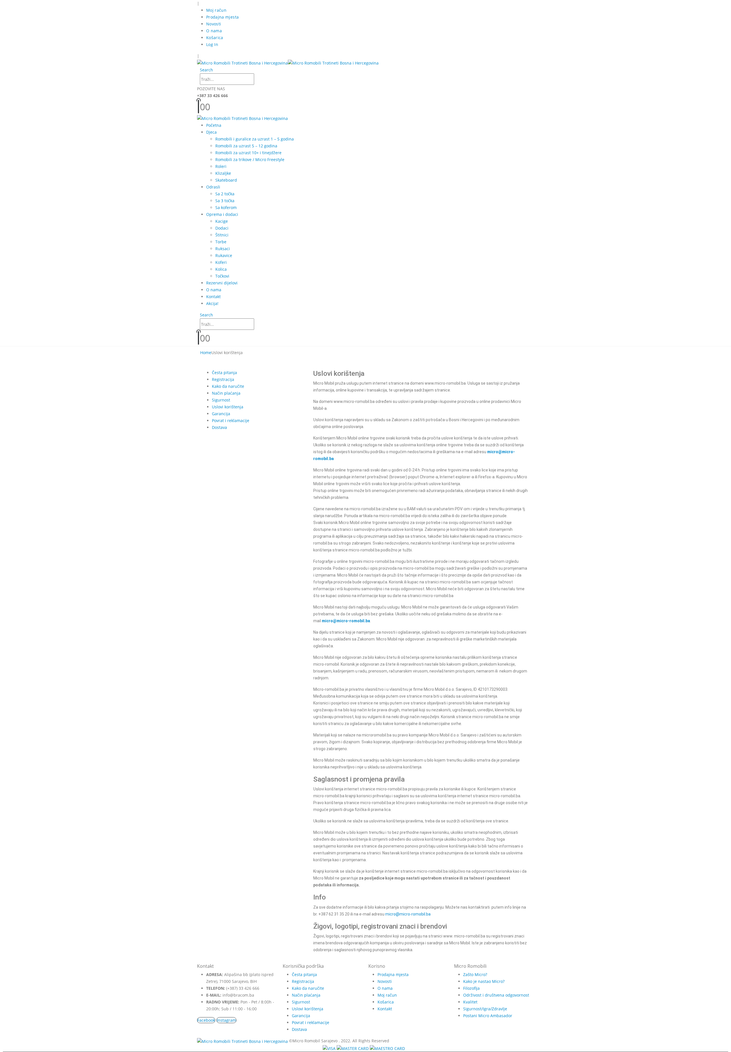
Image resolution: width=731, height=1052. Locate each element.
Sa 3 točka (224, 200)
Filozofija (471, 988)
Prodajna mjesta (222, 17)
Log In (212, 44)
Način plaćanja (226, 393)
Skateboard (226, 180)
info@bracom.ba (238, 995)
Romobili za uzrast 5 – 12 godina (246, 145)
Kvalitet (470, 1002)
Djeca (211, 132)
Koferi (221, 262)
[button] (206, 70)
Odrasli (213, 187)
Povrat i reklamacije (230, 420)
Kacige (221, 221)
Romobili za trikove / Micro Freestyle (249, 159)
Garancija (221, 413)
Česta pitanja (224, 372)
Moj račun (216, 10)
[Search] (257, 79)
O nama (214, 30)
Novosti (213, 24)
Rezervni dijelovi (222, 283)
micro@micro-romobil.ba (408, 914)
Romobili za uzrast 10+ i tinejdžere (248, 152)
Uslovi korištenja (227, 406)
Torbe (220, 241)
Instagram (226, 1020)
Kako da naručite (228, 386)
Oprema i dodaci (222, 214)
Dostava (219, 427)
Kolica (221, 269)
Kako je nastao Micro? (484, 981)
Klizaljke (223, 173)
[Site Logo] (288, 62)
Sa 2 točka (224, 193)
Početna (213, 125)
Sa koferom (226, 207)
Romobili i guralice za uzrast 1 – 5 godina (254, 139)
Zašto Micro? (475, 974)
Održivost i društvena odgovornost (496, 995)
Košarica (214, 37)
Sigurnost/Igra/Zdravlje (485, 1008)
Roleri (220, 166)
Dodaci (221, 228)
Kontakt (213, 296)
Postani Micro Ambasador (487, 1015)
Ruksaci (222, 248)
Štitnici (221, 235)
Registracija (223, 379)
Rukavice (223, 255)
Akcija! (212, 303)
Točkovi (222, 276)
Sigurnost (221, 400)
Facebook (206, 1020)
